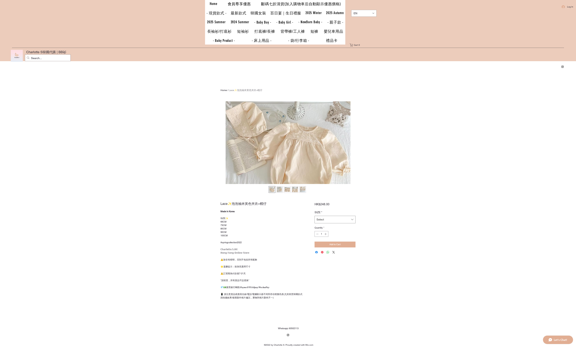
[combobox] (335, 219)
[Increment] (326, 234)
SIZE (318, 212)
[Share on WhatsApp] (328, 252)
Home (223, 90)
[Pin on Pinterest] (322, 252)
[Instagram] (562, 66)
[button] (357, 44)
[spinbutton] (321, 234)
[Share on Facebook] (316, 252)
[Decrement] (317, 234)
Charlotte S (34, 52)
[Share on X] (333, 252)
